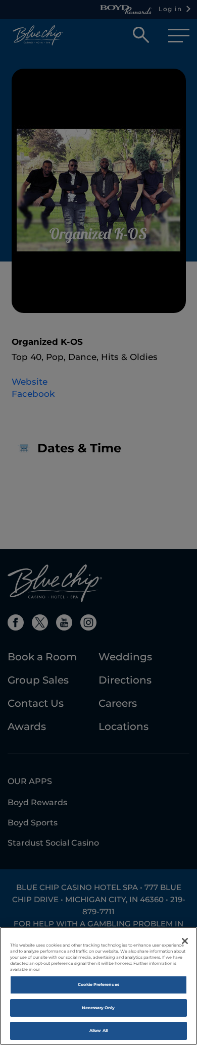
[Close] (185, 941)
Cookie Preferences (98, 984)
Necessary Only (98, 1007)
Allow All (98, 1030)
